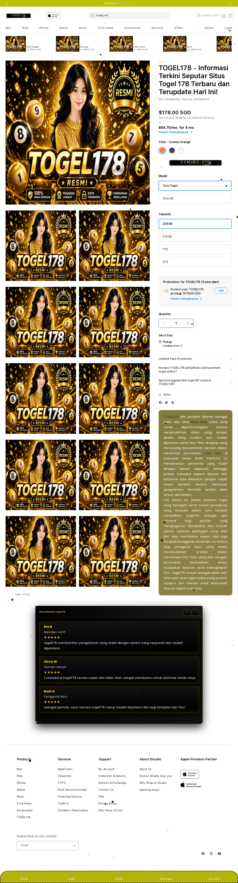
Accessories (25, 810)
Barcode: (187, 99)
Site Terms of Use (110, 810)
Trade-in (63, 803)
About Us (145, 769)
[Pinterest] (173, 403)
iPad (19, 776)
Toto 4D (168, 198)
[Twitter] (167, 403)
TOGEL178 (171, 417)
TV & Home (24, 803)
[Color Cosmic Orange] (162, 150)
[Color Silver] (181, 150)
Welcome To (119, 3)
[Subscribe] (74, 845)
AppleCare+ (65, 769)
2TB (165, 262)
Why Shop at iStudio (153, 782)
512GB (167, 236)
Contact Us (106, 789)
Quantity (165, 314)
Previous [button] (7, 3)
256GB (168, 224)
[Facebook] (161, 403)
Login (71, 878)
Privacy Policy (108, 803)
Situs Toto (199, 422)
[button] (8, 28)
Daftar (119, 878)
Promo (24, 878)
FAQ (101, 796)
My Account (107, 769)
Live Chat (214, 878)
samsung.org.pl (149, 789)
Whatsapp (166, 878)
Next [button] (230, 3)
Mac (19, 769)
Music (20, 796)
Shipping (181, 117)
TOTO (62, 782)
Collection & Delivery (113, 776)
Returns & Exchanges (113, 782)
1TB (165, 249)
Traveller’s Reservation (73, 810)
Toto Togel (170, 185)
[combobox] (129, 15)
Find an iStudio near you (155, 776)
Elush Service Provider (72, 789)
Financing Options (70, 796)
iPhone (21, 782)
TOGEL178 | (127, 3)
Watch (21, 789)
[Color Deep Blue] (172, 150)
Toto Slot (212, 453)
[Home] (18, 15)
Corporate (64, 776)
